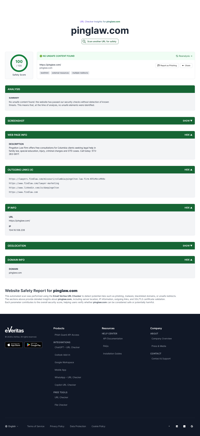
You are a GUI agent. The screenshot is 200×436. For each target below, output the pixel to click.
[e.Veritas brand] (23, 329)
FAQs (105, 346)
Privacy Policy (57, 426)
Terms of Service (35, 426)
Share (187, 65)
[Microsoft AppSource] (184, 426)
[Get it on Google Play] (33, 345)
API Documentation (113, 338)
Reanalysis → (185, 56)
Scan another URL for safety (101, 41)
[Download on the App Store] (14, 345)
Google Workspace (64, 362)
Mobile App (60, 369)
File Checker (61, 404)
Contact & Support (161, 358)
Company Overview (162, 338)
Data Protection (78, 426)
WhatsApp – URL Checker (68, 377)
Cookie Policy (98, 426)
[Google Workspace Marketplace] (192, 426)
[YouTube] (169, 426)
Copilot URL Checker (65, 384)
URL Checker (61, 397)
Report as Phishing (168, 65)
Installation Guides (112, 353)
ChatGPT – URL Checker (67, 347)
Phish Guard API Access (67, 334)
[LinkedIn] (177, 426)
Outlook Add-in (62, 354)
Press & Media (159, 346)
